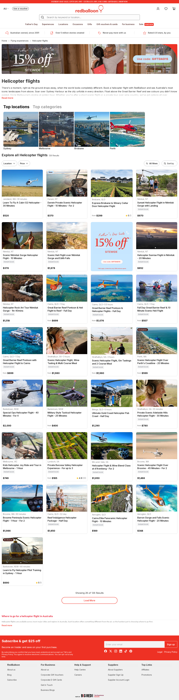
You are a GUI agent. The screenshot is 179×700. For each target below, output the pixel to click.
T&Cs (65, 652)
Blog (9, 675)
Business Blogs (48, 690)
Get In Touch (47, 685)
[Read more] (7, 33)
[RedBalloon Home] (89, 8)
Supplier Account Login (118, 680)
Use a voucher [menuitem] (21, 8)
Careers (78, 675)
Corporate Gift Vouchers (52, 675)
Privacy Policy (7, 654)
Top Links (147, 665)
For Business (48, 665)
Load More (89, 600)
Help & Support (82, 665)
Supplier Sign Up (115, 675)
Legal (159, 652)
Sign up (171, 644)
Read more (7, 97)
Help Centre (80, 669)
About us (11, 669)
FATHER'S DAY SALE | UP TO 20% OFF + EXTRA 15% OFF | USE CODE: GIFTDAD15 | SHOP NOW (89, 2)
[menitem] (166, 8)
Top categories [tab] (47, 106)
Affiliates (145, 669)
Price (22, 163)
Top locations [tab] (16, 106)
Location (7, 163)
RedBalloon (13, 665)
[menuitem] (158, 8)
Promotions (147, 675)
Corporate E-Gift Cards (51, 680)
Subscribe (12, 680)
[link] (112, 246)
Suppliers (113, 665)
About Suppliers (115, 669)
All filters (153, 163)
